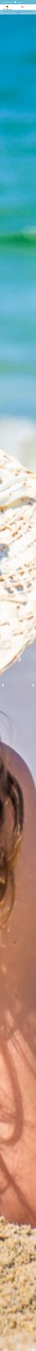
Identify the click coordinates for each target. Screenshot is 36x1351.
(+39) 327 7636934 (7, 2)
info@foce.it (19, 2)
